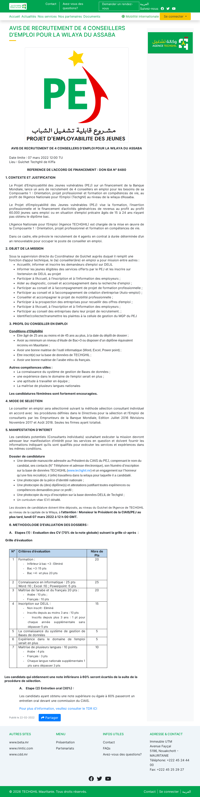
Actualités (28, 16)
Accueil (14, 16)
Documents (91, 16)
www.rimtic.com (21, 748)
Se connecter (174, 16)
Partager (51, 718)
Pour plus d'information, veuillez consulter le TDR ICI (58, 708)
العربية (144, 4)
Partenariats (65, 748)
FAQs (106, 748)
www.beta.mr (19, 742)
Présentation (65, 742)
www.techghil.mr (79, 470)
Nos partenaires (70, 16)
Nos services (47, 16)
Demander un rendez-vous (117, 6)
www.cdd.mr (18, 754)
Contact (51, 4)
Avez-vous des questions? (73, 6)
